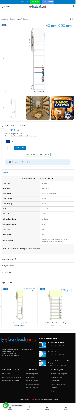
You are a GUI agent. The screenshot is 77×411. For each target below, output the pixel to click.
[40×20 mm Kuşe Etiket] (19, 304)
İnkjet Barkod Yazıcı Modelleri (10, 380)
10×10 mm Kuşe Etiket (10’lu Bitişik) (56, 323)
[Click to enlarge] (5, 91)
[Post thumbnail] (42, 345)
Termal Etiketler (6, 374)
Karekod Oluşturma (32, 387)
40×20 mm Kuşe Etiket (19, 323)
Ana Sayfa (5, 19)
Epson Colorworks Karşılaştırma (11, 377)
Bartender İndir (52, 352)
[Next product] (73, 19)
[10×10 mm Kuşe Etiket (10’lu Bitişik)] (56, 304)
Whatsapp (35, 2)
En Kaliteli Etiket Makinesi (56, 342)
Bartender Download (32, 380)
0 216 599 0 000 (48, 2)
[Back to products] (70, 19)
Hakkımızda (54, 387)
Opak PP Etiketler (22, 19)
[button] (4, 59)
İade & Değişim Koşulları (58, 384)
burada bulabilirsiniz (34, 249)
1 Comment (60, 345)
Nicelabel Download (32, 384)
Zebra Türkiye (30, 377)
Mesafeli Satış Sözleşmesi (59, 374)
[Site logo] (38, 7)
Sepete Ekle (20, 147)
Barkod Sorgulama (32, 374)
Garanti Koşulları (56, 380)
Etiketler (12, 19)
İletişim (53, 391)
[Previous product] (68, 19)
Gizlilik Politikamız (56, 377)
